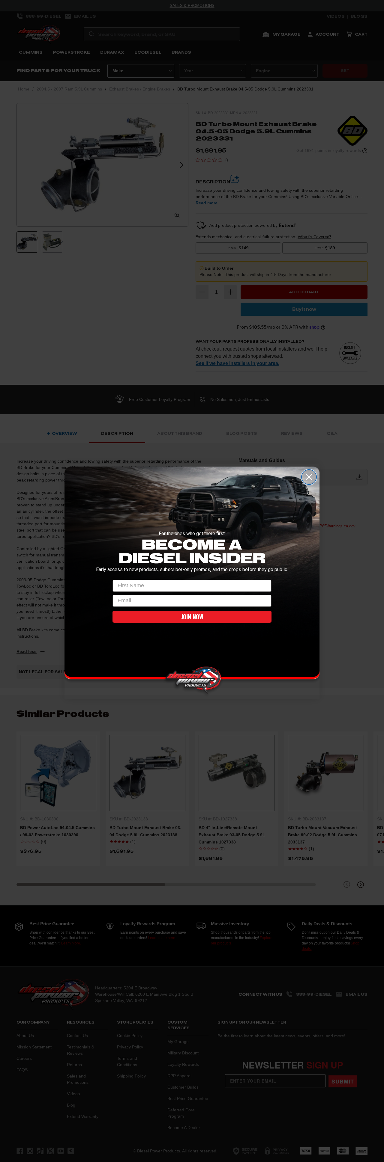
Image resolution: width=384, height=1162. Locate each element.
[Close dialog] (309, 477)
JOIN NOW (192, 616)
